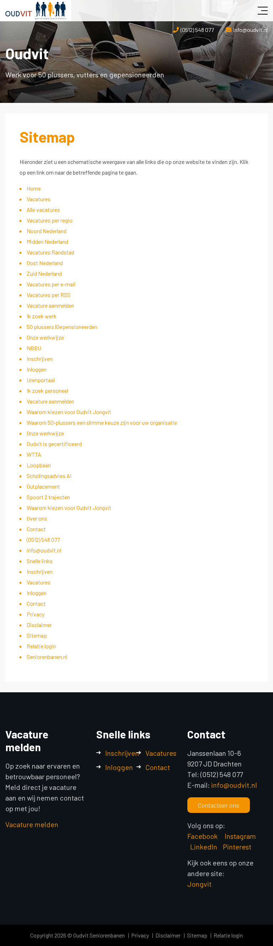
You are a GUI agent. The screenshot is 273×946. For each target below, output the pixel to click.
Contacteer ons (218, 805)
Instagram (241, 836)
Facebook (202, 836)
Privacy (35, 614)
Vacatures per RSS (48, 294)
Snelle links (40, 560)
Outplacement (43, 486)
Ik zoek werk (42, 316)
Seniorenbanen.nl (47, 656)
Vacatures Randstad (50, 252)
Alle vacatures (43, 209)
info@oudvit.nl (250, 29)
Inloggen (37, 369)
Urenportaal (41, 379)
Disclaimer (39, 624)
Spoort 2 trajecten (48, 497)
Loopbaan (39, 465)
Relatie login (41, 646)
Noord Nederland (46, 230)
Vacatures (38, 199)
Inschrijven (40, 358)
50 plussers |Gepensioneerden (62, 326)
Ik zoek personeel (47, 390)
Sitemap (37, 635)
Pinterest (237, 846)
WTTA (34, 454)
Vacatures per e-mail (51, 284)
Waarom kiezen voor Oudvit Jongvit (69, 411)
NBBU (34, 348)
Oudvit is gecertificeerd (54, 443)
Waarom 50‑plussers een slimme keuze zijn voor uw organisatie (102, 422)
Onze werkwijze (45, 337)
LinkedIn (203, 846)
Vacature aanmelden (50, 305)
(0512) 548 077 (197, 29)
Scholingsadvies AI (49, 475)
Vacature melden (31, 824)
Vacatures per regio (50, 220)
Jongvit (199, 884)
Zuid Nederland (44, 273)
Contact (36, 529)
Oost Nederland (45, 262)
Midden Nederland (47, 241)
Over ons (37, 518)
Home (34, 188)
